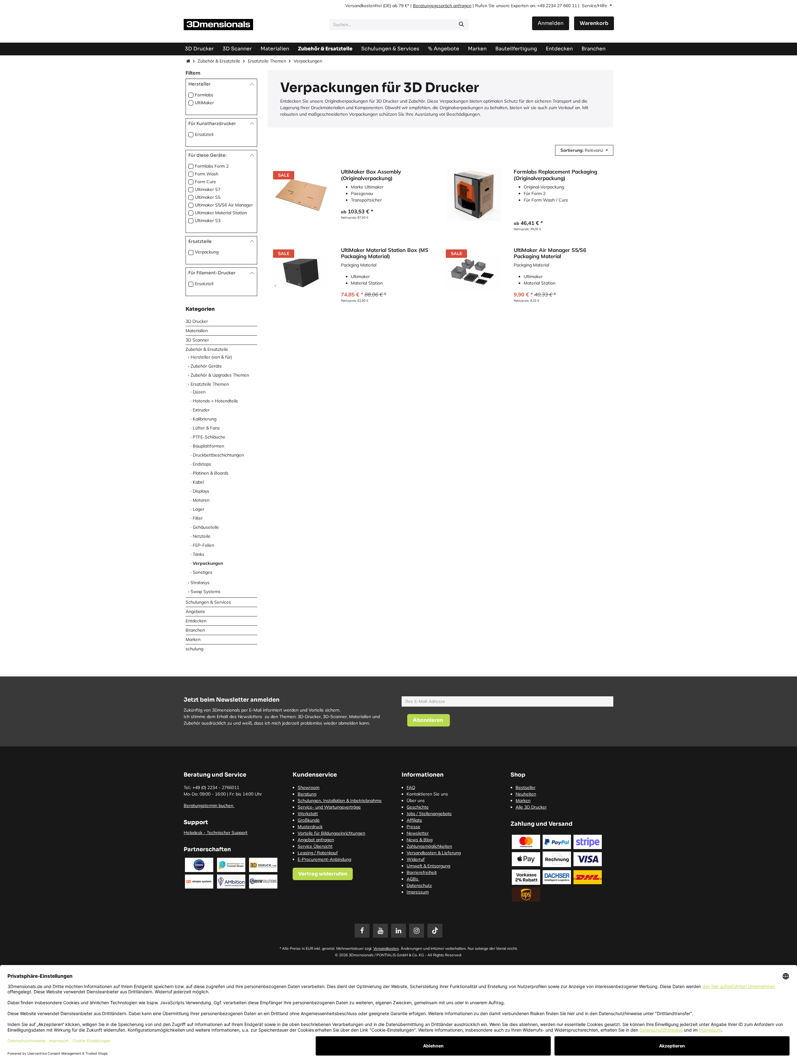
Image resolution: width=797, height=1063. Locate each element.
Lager (198, 509)
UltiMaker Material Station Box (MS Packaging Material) (384, 253)
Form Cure (205, 181)
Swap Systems (205, 591)
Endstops (202, 464)
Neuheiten (526, 794)
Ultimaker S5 (207, 197)
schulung (194, 649)
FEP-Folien (203, 545)
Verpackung (207, 252)
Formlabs (204, 95)
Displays (201, 491)
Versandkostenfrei (363, 5)
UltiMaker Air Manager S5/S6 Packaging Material (550, 253)
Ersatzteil (204, 134)
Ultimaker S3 (207, 220)
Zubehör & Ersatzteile (219, 61)
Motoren (201, 500)
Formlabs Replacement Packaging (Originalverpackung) (555, 175)
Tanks (198, 554)
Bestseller (525, 787)
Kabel (198, 482)
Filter (198, 518)
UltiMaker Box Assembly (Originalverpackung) (371, 175)
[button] (584, 150)
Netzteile (201, 536)
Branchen (195, 630)
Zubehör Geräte (206, 366)
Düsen (199, 392)
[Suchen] (461, 24)
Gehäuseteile (206, 527)
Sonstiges (202, 572)
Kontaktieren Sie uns (427, 794)
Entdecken (196, 621)
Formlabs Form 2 (212, 166)
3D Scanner (197, 340)
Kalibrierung (204, 419)
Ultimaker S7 (207, 189)
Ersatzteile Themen (267, 61)
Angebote (195, 611)
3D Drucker (197, 321)
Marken (193, 639)
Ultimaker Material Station (221, 213)
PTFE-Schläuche (209, 437)
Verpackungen (208, 563)
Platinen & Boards (211, 473)
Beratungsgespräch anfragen (442, 5)
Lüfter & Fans (206, 428)
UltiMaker (204, 102)
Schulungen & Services (208, 602)
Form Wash (206, 174)
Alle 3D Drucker (531, 807)
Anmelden (551, 23)
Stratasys (200, 582)
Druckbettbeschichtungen (218, 455)
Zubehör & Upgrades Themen (220, 375)
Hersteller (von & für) (211, 357)
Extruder (201, 410)
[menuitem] (516, 48)
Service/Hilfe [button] (595, 5)
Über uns (416, 800)
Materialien (197, 330)
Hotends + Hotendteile (215, 401)
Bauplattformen (208, 446)
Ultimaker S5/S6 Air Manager (224, 205)
